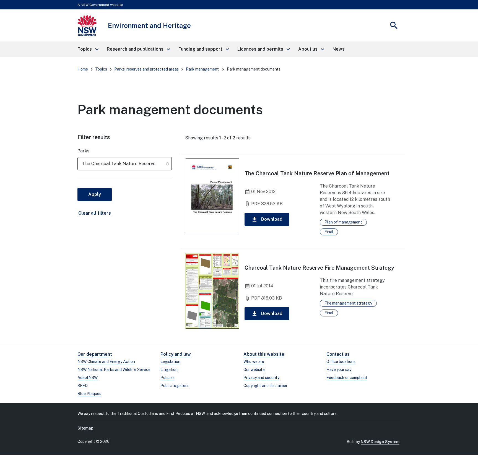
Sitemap (85, 428)
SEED (82, 385)
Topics (101, 69)
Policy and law (175, 354)
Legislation (170, 361)
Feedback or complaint (346, 377)
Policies (167, 377)
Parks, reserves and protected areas (146, 69)
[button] (87, 49)
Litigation (169, 369)
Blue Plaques (89, 393)
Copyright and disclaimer (265, 385)
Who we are (253, 361)
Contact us (338, 354)
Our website (254, 369)
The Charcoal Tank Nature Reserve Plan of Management (317, 173)
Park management (202, 69)
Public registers (174, 385)
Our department (94, 354)
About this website (263, 354)
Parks (83, 151)
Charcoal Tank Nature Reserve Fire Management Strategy (319, 267)
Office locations (340, 361)
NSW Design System (380, 442)
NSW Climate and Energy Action (106, 361)
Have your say (338, 369)
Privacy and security (261, 377)
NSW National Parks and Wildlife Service (113, 369)
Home (82, 69)
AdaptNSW (87, 377)
